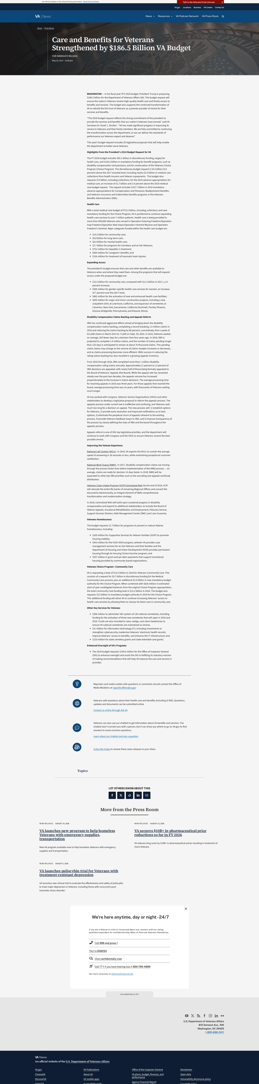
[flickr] (222, 1015)
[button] (223, 16)
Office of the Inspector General (147, 1069)
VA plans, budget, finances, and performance (148, 1076)
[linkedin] (216, 1015)
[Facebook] (112, 795)
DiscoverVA (40, 1079)
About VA (88, 1074)
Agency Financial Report (144, 1082)
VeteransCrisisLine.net (122, 974)
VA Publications (91, 1069)
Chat (108, 958)
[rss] (198, 1015)
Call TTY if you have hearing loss (122, 966)
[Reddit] (129, 795)
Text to (98, 951)
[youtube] (186, 1015)
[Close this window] (186, 908)
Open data (185, 1074)
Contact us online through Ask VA (110, 710)
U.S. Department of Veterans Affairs (88, 1061)
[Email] (146, 795)
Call (106, 943)
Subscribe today (101, 749)
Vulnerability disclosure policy (195, 1079)
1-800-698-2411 (214, 1032)
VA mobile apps (91, 1079)
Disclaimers (186, 1069)
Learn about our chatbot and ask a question (115, 736)
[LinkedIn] (138, 795)
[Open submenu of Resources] (171, 16)
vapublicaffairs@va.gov (124, 687)
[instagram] (210, 1015)
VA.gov (38, 1069)
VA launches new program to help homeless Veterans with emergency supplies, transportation (77, 834)
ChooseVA (40, 1074)
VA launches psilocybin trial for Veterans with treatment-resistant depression (78, 872)
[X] (121, 795)
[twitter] (192, 1015)
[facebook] (204, 1015)
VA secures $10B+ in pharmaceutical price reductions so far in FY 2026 (170, 832)
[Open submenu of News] (153, 16)
